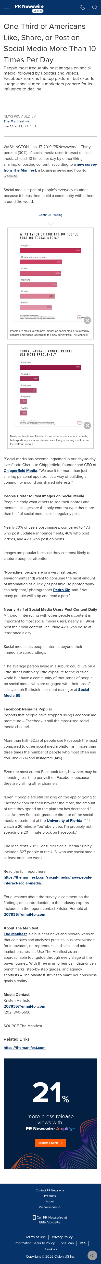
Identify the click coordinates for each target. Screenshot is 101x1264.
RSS (83, 1243)
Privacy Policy (62, 1237)
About (50, 1201)
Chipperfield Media (20, 470)
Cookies (51, 1249)
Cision (59, 1256)
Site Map (67, 1243)
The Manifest (15, 934)
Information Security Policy (35, 1243)
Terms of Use (36, 1237)
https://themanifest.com (25, 1047)
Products (50, 1196)
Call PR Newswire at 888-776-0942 (51, 1220)
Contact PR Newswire (50, 1190)
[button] (50, 275)
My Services (48, 1207)
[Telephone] (82, 7)
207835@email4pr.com (24, 914)
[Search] (94, 7)
